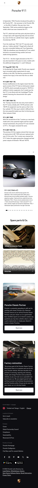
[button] (7, 210)
